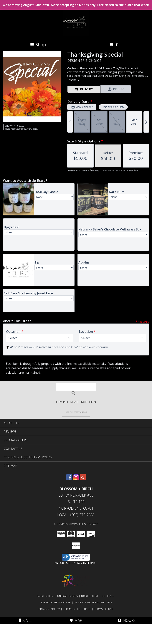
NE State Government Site (93, 602)
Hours (128, 620)
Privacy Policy (49, 609)
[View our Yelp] (83, 479)
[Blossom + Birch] (76, 34)
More (72, 80)
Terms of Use (103, 609)
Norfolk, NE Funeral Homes (57, 596)
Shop (40, 44)
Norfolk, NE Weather (55, 602)
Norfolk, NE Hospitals (98, 596)
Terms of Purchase (77, 609)
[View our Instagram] (76, 479)
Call (27, 620)
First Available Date (113, 107)
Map (77, 620)
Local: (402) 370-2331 (76, 514)
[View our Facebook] (69, 479)
